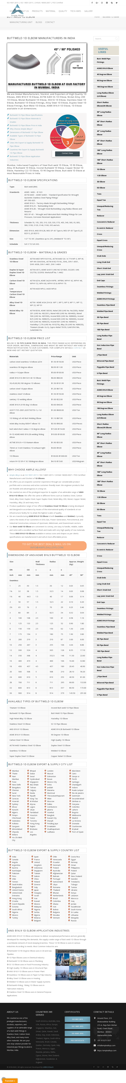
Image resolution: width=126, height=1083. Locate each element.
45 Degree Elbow (104, 74)
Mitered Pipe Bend (105, 361)
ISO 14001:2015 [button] (77, 1026)
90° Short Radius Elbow (104, 123)
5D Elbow (101, 187)
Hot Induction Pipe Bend (105, 347)
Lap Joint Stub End (105, 274)
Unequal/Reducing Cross (105, 248)
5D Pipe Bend (102, 323)
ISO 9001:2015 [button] (77, 1019)
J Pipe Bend (102, 355)
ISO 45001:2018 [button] (77, 1033)
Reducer (100, 215)
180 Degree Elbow (105, 86)
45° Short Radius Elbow (104, 142)
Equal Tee (101, 200)
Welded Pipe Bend (105, 311)
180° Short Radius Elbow (105, 161)
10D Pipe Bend (103, 329)
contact (77, 348)
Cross (99, 234)
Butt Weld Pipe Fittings (103, 60)
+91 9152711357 (104, 1040)
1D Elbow (101, 169)
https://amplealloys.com (106, 1050)
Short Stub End (104, 268)
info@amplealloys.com (46, 547)
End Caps (101, 280)
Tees (99, 194)
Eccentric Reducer (105, 228)
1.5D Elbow (101, 175)
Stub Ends (101, 256)
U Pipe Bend (102, 373)
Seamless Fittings (105, 286)
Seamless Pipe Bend (106, 305)
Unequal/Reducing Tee (105, 208)
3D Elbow (101, 181)
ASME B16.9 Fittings (106, 299)
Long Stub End (103, 262)
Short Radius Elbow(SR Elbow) (104, 104)
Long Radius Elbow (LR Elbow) (105, 94)
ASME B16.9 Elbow (105, 68)
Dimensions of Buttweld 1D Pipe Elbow (26, 132)
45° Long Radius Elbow (104, 133)
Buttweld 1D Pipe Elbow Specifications (26, 115)
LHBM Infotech (48, 1067)
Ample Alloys (14, 475)
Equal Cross (102, 240)
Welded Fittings (104, 293)
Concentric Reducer (106, 222)
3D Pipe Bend (102, 317)
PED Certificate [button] (77, 1040)
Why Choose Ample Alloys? (21, 129)
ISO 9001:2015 (31, 475)
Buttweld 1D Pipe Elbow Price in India (26, 125)
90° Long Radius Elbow (104, 114)
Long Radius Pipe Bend (104, 337)
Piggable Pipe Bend (105, 367)
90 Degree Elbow (104, 80)
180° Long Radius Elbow (104, 152)
